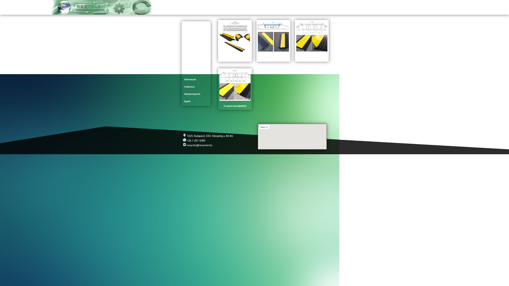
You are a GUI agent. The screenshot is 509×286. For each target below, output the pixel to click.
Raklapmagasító (192, 94)
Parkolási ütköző (192, 57)
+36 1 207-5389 (195, 140)
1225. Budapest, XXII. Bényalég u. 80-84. (209, 136)
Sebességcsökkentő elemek (194, 34)
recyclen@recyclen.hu (199, 145)
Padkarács (189, 87)
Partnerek (374, 7)
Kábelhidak (189, 26)
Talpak (187, 50)
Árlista (388, 7)
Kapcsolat (357, 7)
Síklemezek (190, 79)
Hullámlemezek (192, 65)
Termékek (340, 7)
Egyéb (187, 101)
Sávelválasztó (191, 43)
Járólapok (189, 72)
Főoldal (324, 7)
